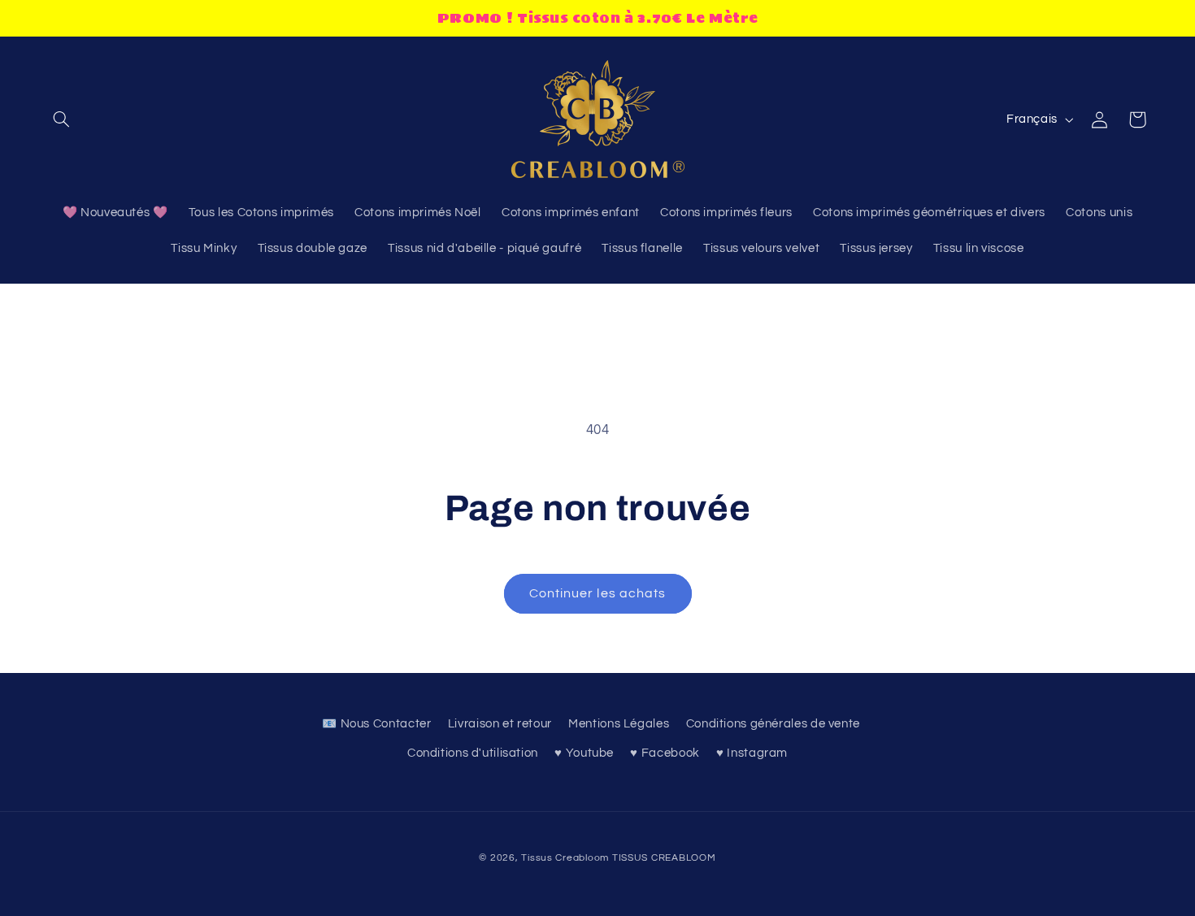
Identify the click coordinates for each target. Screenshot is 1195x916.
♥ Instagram (752, 753)
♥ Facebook (664, 753)
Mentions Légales (618, 724)
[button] (61, 119)
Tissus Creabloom (566, 857)
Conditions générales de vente (773, 724)
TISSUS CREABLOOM (664, 857)
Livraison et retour (500, 724)
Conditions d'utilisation (472, 753)
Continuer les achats (597, 593)
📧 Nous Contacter (376, 724)
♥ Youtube (584, 753)
